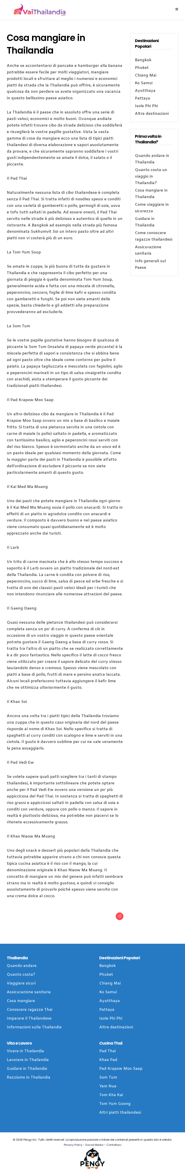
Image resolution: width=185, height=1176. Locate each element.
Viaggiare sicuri (21, 983)
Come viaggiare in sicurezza (152, 208)
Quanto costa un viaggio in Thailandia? (151, 176)
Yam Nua (107, 1086)
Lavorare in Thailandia (28, 1060)
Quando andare (22, 965)
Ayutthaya (145, 90)
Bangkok (143, 60)
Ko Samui (144, 83)
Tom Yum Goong (115, 1103)
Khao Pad (108, 1060)
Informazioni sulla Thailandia (34, 1027)
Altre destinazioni (152, 113)
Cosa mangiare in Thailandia (151, 194)
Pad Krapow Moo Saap (120, 1068)
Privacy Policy (73, 1145)
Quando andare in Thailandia (152, 159)
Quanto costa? (21, 974)
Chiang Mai (145, 75)
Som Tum (108, 1077)
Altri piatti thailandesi (120, 1112)
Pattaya (142, 98)
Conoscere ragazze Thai (29, 1009)
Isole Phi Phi (146, 106)
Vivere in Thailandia (25, 1051)
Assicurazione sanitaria (148, 250)
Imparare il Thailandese (29, 1018)
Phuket (142, 67)
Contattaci (113, 1145)
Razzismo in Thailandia (28, 1077)
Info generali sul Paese (150, 264)
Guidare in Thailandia (145, 222)
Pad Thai (107, 1051)
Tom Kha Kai (111, 1095)
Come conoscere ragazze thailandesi (153, 236)
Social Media (94, 1145)
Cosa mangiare (21, 1001)
